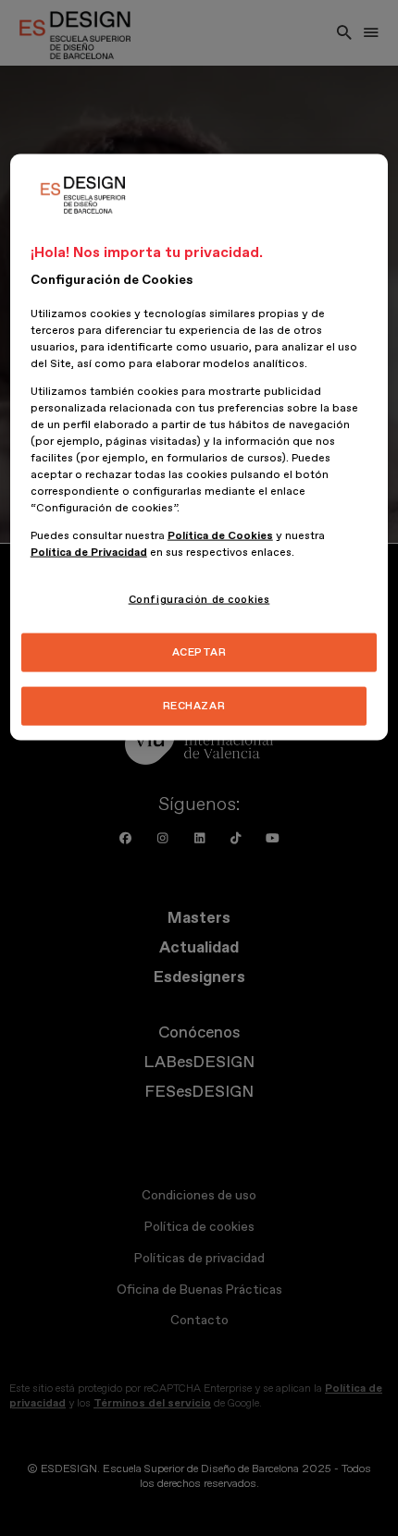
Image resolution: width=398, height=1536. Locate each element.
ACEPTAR (199, 652)
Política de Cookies (220, 536)
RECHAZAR (194, 706)
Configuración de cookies (199, 600)
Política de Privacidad (89, 552)
